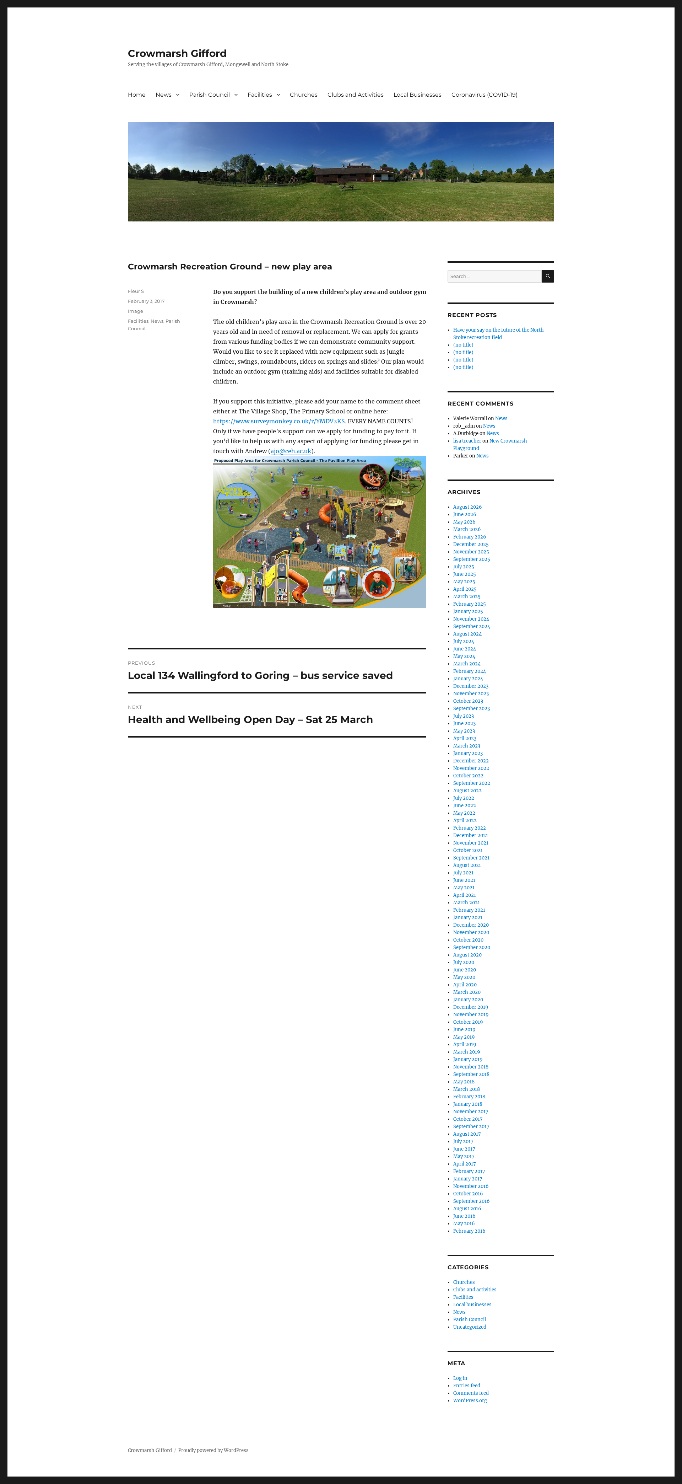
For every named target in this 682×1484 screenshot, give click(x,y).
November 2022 (471, 768)
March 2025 (467, 597)
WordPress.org (470, 1401)
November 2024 (471, 619)
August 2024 (467, 634)
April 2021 (464, 895)
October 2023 (468, 701)
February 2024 (469, 671)
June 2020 (464, 970)
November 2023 (471, 694)
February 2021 (469, 910)
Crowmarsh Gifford (177, 53)
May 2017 (464, 1156)
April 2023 (464, 738)
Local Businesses (418, 94)
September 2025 (471, 559)
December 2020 (471, 925)
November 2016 (471, 1186)
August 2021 (467, 865)
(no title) (463, 345)
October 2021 (468, 850)
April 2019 (464, 1044)
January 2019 (468, 1059)
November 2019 (471, 1015)
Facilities (260, 94)
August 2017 (467, 1134)
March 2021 (466, 903)
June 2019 (464, 1030)
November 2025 (471, 552)
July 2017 (463, 1142)
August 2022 (467, 791)
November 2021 (470, 843)
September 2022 (471, 783)
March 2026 (467, 529)
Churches (304, 94)
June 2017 (464, 1149)
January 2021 (467, 918)
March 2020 (467, 992)
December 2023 (470, 686)
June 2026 (464, 514)
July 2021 (463, 873)
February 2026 (469, 537)
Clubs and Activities (356, 94)
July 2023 (463, 716)
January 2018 (467, 1104)
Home (137, 94)
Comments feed (471, 1393)
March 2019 (466, 1052)
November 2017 (470, 1112)
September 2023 (471, 709)
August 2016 (467, 1209)
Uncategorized (469, 1327)
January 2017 (467, 1179)
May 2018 (464, 1082)
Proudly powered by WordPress (213, 1450)
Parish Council (209, 94)
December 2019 (470, 1007)
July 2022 (463, 798)
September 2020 (471, 947)
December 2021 (470, 835)
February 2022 (469, 828)
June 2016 (464, 1216)
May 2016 (464, 1224)
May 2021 (464, 888)
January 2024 (468, 679)
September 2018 (471, 1074)
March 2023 (466, 746)
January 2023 (468, 753)
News (164, 94)
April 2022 (465, 821)
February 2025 (469, 604)
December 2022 (471, 761)
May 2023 (464, 731)
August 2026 (467, 507)
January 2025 (468, 612)
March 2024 (467, 664)
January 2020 (468, 1000)
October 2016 (468, 1194)
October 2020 (468, 940)
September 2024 (471, 626)
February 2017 (469, 1171)
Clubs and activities (475, 1290)
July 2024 (463, 641)
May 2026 (464, 522)
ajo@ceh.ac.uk (291, 451)
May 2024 (464, 656)
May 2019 (464, 1037)
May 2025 (464, 582)
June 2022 (464, 806)
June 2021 (464, 880)
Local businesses (472, 1305)
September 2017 (471, 1127)
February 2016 (469, 1231)
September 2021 (471, 858)
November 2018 (470, 1067)
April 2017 (464, 1164)
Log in (460, 1378)
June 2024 (464, 649)
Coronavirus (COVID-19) (484, 94)
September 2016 (471, 1201)
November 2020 (471, 932)
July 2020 (463, 962)
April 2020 (465, 985)
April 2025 (465, 589)
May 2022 (464, 813)
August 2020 (467, 955)
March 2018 (466, 1089)
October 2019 (468, 1022)
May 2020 (464, 977)
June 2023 (464, 723)
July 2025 (463, 567)
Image (135, 311)
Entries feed (466, 1386)
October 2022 (468, 776)
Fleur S (136, 291)
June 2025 (464, 574)
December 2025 (471, 544)
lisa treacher (467, 441)
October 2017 (468, 1119)
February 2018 (469, 1097)
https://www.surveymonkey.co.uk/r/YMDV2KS (279, 421)
